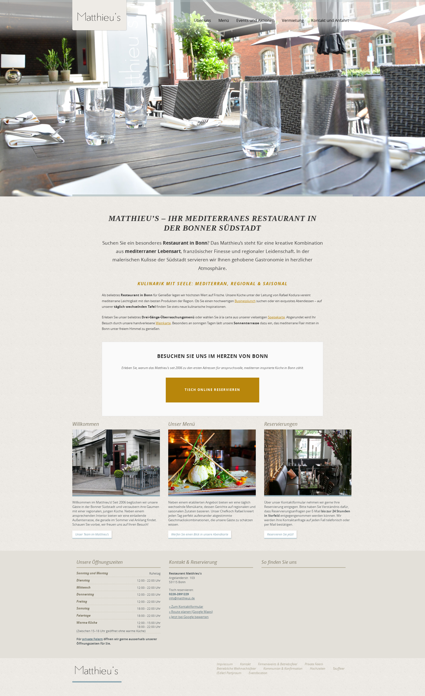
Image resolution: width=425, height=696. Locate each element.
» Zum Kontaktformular (186, 606)
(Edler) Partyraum (229, 673)
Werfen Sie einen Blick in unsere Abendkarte (199, 534)
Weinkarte (163, 323)
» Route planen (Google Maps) (191, 611)
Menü (223, 20)
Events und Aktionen (255, 20)
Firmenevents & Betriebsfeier (277, 664)
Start (181, 20)
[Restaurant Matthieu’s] (99, 15)
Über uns (202, 20)
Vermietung (293, 20)
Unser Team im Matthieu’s (92, 534)
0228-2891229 (179, 594)
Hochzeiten (317, 668)
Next (421, 102)
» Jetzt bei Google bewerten (189, 617)
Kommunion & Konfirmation (283, 668)
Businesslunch (245, 301)
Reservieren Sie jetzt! (280, 534)
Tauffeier (339, 668)
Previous (4, 102)
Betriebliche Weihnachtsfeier (236, 668)
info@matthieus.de (182, 598)
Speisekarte (276, 317)
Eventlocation (258, 673)
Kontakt (245, 664)
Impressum (225, 664)
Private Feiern (314, 664)
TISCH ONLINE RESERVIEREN (212, 389)
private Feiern (92, 639)
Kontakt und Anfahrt (330, 20)
